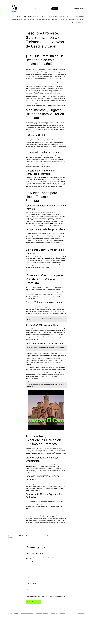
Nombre (28, 577)
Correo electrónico (31, 583)
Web (27, 589)
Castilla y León (28, 535)
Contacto (62, 613)
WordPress (81, 613)
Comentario (29, 561)
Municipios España (79, 8)
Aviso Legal (54, 613)
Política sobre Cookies (27, 613)
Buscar (55, 8)
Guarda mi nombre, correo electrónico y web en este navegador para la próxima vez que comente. (46, 597)
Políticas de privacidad (42, 613)
